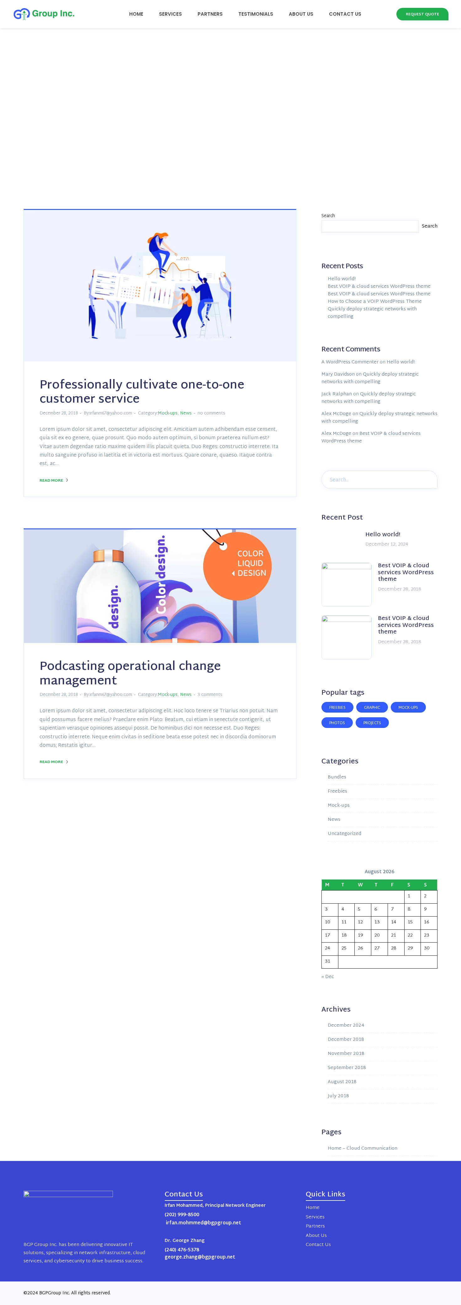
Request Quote (422, 14)
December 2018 (346, 1039)
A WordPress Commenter (350, 362)
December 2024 (346, 1025)
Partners (210, 14)
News (186, 413)
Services (170, 14)
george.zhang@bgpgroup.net (200, 1257)
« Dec (327, 977)
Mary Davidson (338, 374)
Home (136, 14)
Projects (372, 723)
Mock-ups (168, 413)
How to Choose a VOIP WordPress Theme (375, 301)
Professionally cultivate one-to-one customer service (142, 393)
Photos (337, 723)
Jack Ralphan (336, 394)
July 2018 (338, 1096)
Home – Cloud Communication (362, 1148)
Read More (52, 480)
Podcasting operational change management (130, 674)
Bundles (337, 777)
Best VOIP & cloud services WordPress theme (379, 286)
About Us (301, 14)
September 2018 (347, 1068)
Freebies (337, 707)
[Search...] (428, 479)
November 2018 (346, 1054)
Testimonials (255, 14)
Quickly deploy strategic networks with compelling (372, 313)
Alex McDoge (336, 414)
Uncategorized (344, 834)
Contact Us (345, 14)
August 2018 (342, 1082)
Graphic (372, 707)
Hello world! (342, 279)
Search (328, 216)
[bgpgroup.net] (41, 14)
